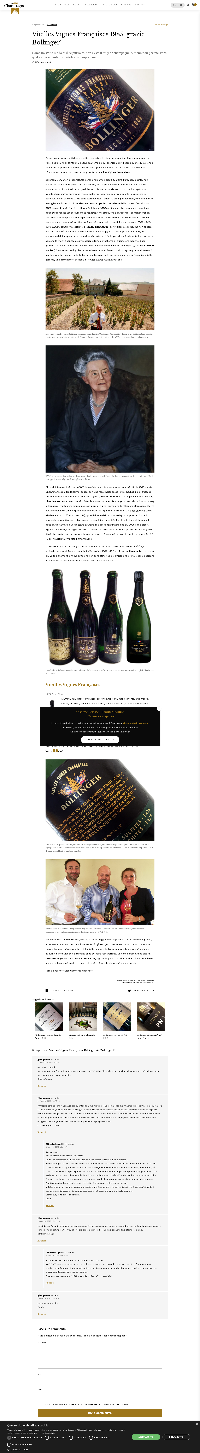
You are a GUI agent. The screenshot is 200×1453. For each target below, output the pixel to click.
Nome (41, 1374)
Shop (58, 5)
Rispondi (41, 1086)
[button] (67, 1449)
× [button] (197, 1424)
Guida (76, 5)
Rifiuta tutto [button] (176, 1437)
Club (67, 5)
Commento (43, 1342)
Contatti (140, 5)
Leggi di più (50, 1433)
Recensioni (91, 5)
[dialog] (100, 1437)
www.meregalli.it (149, 982)
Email (41, 1389)
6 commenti (52, 25)
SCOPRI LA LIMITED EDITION (100, 739)
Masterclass (110, 5)
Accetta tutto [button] (146, 1437)
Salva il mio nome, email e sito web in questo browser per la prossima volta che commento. (85, 1404)
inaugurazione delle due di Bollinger (89, 236)
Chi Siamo (126, 5)
